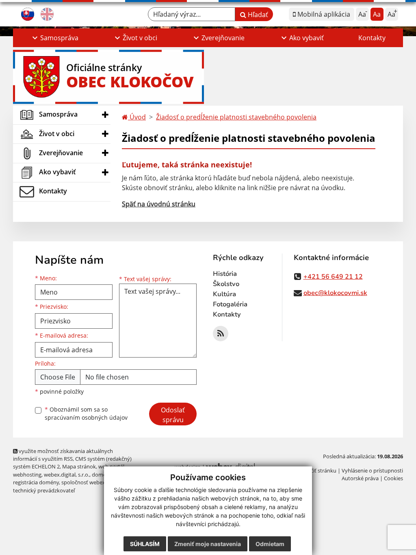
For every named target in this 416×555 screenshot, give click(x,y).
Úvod (137, 117)
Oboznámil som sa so (86, 413)
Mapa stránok (79, 466)
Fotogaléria (230, 304)
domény (102, 474)
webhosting (27, 474)
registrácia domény (36, 482)
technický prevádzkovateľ (44, 490)
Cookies (393, 478)
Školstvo (226, 284)
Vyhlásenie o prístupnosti (372, 470)
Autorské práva (360, 478)
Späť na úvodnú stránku (158, 203)
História (225, 273)
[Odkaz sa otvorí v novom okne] (220, 333)
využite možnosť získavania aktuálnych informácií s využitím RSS (63, 454)
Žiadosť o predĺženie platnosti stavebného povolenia (236, 117)
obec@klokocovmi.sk (335, 292)
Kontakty (372, 37)
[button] (54, 37)
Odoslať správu (173, 414)
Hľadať (257, 14)
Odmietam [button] (270, 543)
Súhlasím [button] (145, 543)
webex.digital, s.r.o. (66, 474)
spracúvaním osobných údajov (86, 417)
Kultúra (224, 294)
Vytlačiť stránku (317, 470)
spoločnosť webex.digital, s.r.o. (98, 482)
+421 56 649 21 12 (333, 276)
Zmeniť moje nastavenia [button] (207, 543)
